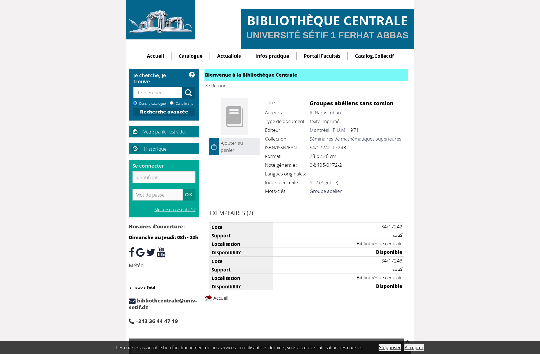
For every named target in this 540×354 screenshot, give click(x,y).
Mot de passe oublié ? (174, 209)
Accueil (155, 56)
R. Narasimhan (325, 112)
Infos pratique (272, 56)
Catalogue (190, 56)
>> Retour (215, 85)
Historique (155, 149)
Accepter (414, 347)
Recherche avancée (164, 111)
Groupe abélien (326, 191)
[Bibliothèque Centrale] (160, 20)
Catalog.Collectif (374, 56)
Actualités (229, 56)
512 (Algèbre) (324, 182)
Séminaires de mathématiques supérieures (355, 138)
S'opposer (390, 347)
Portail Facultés (322, 56)
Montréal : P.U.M (327, 130)
